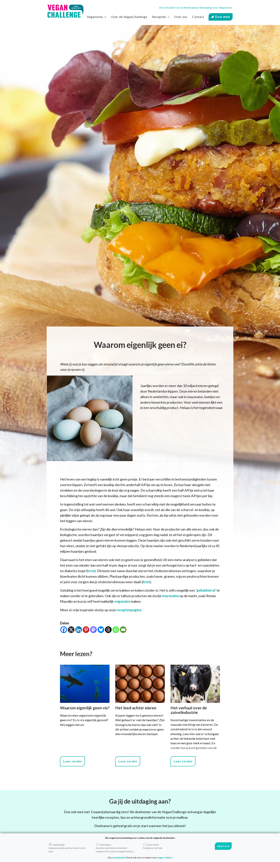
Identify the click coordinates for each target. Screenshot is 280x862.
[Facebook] (63, 629)
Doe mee (222, 17)
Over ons (180, 17)
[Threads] (108, 629)
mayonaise (170, 596)
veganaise (122, 601)
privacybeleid (118, 857)
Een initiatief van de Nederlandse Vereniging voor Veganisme (195, 7)
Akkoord (223, 846)
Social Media (152, 846)
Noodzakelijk (67, 848)
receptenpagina (129, 610)
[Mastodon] (93, 629)
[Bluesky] (101, 629)
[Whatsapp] (115, 629)
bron (90, 571)
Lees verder (72, 761)
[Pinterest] (86, 629)
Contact (198, 17)
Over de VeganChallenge (129, 17)
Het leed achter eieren (135, 707)
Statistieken (115, 848)
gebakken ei (206, 590)
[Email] (123, 629)
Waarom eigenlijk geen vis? (85, 707)
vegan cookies (164, 857)
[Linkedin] (78, 629)
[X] (71, 629)
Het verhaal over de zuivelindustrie (188, 710)
